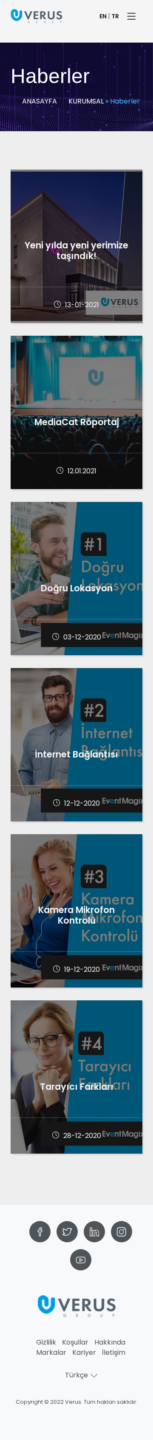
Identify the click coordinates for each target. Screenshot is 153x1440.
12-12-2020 (82, 803)
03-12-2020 (82, 637)
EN (103, 16)
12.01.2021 (82, 471)
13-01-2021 (82, 305)
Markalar (51, 1352)
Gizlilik (46, 1342)
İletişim (113, 1352)
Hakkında (109, 1342)
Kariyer (84, 1352)
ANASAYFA (39, 101)
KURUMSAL (86, 101)
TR (115, 16)
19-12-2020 (82, 969)
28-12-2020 (82, 1135)
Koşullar (75, 1342)
